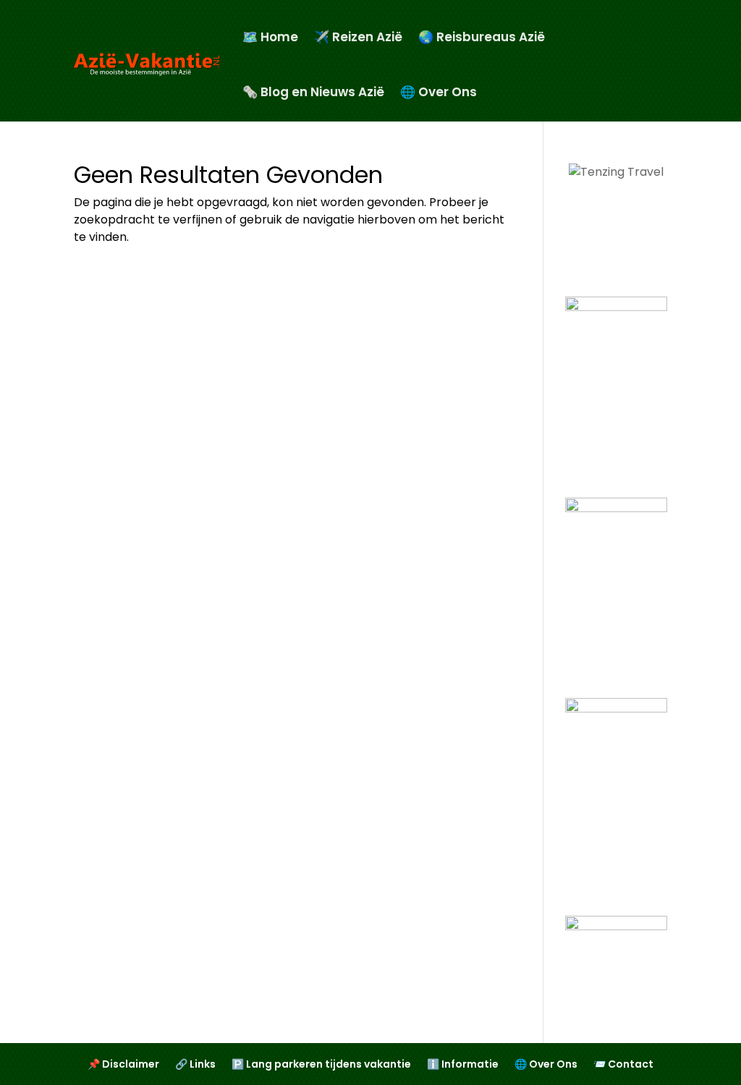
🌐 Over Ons (438, 92)
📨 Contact (623, 1065)
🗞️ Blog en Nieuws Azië (313, 92)
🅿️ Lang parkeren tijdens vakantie (321, 1065)
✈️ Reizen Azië (358, 37)
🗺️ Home (270, 37)
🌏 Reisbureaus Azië (481, 37)
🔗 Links (195, 1065)
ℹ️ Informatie (463, 1065)
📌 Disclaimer (123, 1065)
